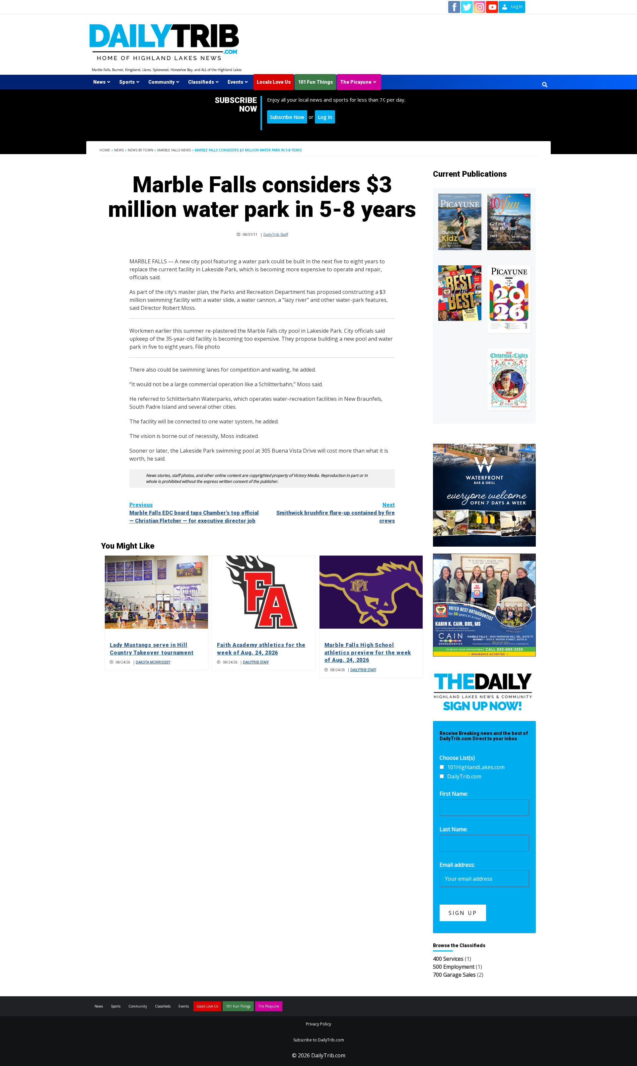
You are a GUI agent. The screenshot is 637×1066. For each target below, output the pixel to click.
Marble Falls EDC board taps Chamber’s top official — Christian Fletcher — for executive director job (194, 513)
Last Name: (453, 829)
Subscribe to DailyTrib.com (318, 1040)
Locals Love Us (274, 82)
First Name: (454, 793)
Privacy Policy (318, 1024)
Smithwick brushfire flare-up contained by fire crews (335, 513)
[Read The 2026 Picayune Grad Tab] (509, 299)
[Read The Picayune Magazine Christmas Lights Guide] (509, 379)
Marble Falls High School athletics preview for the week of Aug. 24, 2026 (367, 652)
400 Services (448, 958)
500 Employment (453, 966)
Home (105, 150)
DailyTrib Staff (275, 234)
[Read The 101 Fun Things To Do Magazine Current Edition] (509, 221)
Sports (127, 82)
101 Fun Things (315, 82)
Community (161, 82)
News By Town (140, 150)
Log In (325, 117)
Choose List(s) (457, 757)
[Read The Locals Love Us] (460, 293)
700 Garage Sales (454, 974)
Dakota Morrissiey (153, 662)
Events (235, 82)
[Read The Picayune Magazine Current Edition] (460, 221)
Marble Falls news (174, 150)
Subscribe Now (287, 117)
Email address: (457, 864)
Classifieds (201, 82)
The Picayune (356, 82)
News (99, 82)
